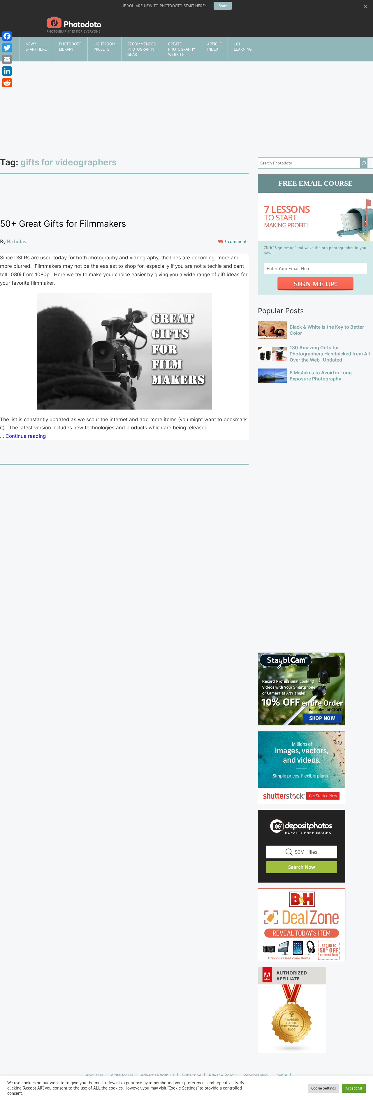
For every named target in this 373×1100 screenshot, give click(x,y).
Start (223, 5)
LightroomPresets (104, 46)
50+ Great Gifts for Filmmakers (63, 223)
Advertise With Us (158, 1075)
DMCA (281, 1075)
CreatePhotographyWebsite (181, 49)
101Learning (243, 46)
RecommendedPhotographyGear (141, 49)
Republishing (255, 1075)
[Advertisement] (186, 105)
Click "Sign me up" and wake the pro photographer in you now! (315, 250)
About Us (94, 1075)
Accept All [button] (354, 1088)
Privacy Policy (222, 1075)
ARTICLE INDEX (214, 46)
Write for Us (122, 1075)
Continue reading (26, 436)
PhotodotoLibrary (70, 46)
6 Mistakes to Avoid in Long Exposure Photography (321, 376)
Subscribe (191, 1075)
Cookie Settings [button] (323, 1088)
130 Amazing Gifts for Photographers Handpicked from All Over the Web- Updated (330, 354)
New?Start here (36, 46)
